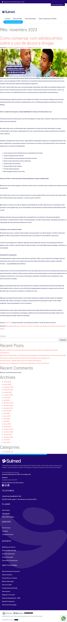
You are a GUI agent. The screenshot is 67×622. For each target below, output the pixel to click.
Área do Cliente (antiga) (56, 4)
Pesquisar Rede (6, 4)
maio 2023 (6, 418)
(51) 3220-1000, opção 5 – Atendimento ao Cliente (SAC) (19, 499)
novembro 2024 (8, 389)
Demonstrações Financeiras (11, 571)
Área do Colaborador (16, 4)
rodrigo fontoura (36, 47)
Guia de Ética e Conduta (9, 578)
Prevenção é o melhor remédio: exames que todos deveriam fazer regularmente (25, 358)
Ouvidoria (5, 531)
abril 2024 (6, 400)
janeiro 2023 (7, 426)
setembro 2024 (8, 395)
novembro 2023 (8, 405)
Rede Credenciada (8, 581)
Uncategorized (10, 326)
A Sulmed (7, 18)
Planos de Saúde (17, 18)
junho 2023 (6, 416)
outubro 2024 (7, 392)
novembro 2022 (8, 432)
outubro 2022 (7, 434)
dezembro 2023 (8, 403)
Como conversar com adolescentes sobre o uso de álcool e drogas (31, 40)
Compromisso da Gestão (9, 588)
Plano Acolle (6, 513)
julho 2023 (6, 413)
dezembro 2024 (8, 387)
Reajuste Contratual (8, 594)
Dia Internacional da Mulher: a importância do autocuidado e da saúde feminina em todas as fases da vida (33, 355)
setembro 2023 (8, 408)
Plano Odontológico (30, 18)
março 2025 (7, 382)
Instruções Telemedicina (10, 560)
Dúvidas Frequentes (8, 601)
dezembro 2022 (8, 429)
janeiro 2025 (7, 384)
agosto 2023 (7, 411)
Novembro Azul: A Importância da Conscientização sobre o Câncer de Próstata (24, 363)
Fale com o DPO (7, 584)
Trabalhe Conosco (7, 534)
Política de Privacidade (9, 604)
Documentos (6, 591)
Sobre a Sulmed (7, 574)
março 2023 (7, 424)
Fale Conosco (6, 528)
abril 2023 (6, 421)
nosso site (8, 322)
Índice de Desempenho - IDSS (11, 598)
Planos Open (6, 510)
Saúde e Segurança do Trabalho (47, 18)
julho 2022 (6, 439)
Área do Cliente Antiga (9, 550)
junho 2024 (6, 397)
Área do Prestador (27, 4)
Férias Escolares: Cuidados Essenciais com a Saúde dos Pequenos (20, 360)
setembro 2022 (8, 437)
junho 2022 (6, 442)
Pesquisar (3, 336)
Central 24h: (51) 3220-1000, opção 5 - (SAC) (14, 1)
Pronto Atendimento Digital (13, 22)
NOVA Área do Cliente (39, 4)
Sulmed (8, 11)
